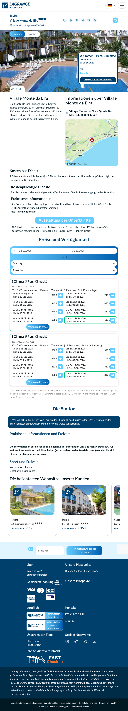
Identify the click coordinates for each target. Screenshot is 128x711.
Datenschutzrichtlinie (79, 707)
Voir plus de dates (38, 327)
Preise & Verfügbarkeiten (98, 80)
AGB (113, 703)
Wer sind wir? (34, 571)
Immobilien (104, 703)
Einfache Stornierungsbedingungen (26, 703)
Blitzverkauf (33, 641)
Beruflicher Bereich (37, 575)
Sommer (17, 34)
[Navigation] (122, 5)
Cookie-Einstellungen (58, 707)
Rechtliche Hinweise (88, 703)
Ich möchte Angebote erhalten (84, 551)
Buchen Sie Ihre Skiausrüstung (81, 571)
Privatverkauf (34, 645)
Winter (32, 34)
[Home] (15, 5)
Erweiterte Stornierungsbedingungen (60, 703)
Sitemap (43, 707)
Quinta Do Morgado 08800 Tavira (29, 25)
